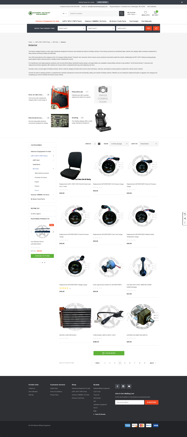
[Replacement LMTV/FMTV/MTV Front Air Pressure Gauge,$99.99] (75, 216)
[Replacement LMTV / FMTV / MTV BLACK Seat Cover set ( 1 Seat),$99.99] (75, 165)
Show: (106, 143)
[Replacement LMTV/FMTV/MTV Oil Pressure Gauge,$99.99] (109, 165)
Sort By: (134, 143)
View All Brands (100, 414)
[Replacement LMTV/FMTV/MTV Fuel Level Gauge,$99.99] (109, 216)
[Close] (182, 2)
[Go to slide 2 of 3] (42, 262)
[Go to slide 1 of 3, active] (40, 262)
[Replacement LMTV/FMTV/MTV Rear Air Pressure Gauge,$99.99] (142, 165)
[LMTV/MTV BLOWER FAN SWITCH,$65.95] (142, 317)
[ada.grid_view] (99, 144)
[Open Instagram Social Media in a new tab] (123, 386)
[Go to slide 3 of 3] (44, 262)
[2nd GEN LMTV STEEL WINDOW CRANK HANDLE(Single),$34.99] (142, 266)
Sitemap (31, 395)
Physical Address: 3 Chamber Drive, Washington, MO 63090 (127, 6)
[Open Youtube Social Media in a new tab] (129, 386)
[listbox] (148, 144)
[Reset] (156, 28)
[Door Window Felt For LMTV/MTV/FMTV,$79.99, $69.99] (42, 231)
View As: (88, 143)
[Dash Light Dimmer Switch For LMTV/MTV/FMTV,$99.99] (109, 266)
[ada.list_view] (95, 144)
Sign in (133, 14)
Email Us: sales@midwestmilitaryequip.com (95, 6)
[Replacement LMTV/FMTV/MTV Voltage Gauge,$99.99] (75, 266)
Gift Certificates (151, 6)
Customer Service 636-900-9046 (69, 6)
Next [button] (53, 231)
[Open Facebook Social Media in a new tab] (117, 386)
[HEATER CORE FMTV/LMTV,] (75, 317)
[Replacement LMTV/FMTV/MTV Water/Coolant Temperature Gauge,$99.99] (142, 216)
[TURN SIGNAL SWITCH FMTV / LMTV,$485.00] (109, 317)
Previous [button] (31, 231)
